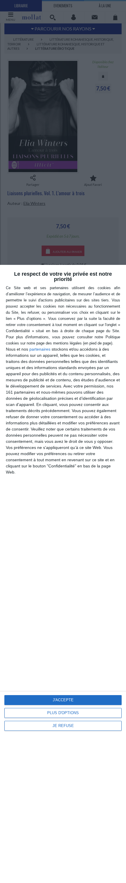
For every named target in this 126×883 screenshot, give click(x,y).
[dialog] (63, 574)
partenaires (39, 349)
